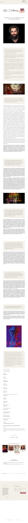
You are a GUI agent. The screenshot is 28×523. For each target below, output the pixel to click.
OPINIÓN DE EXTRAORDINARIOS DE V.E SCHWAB (20, 473)
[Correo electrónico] (17, 437)
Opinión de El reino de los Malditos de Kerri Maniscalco (7, 473)
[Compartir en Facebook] (11, 437)
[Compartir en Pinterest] (15, 437)
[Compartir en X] (13, 437)
